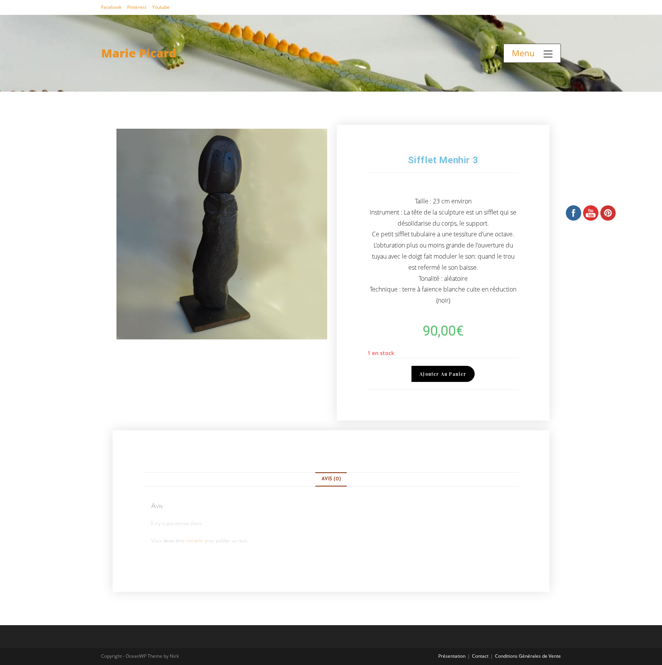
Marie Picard (138, 53)
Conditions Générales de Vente (528, 656)
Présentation (451, 656)
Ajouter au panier (442, 374)
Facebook (111, 7)
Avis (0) (331, 479)
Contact (480, 656)
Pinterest (136, 7)
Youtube (161, 7)
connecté (194, 541)
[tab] (330, 479)
